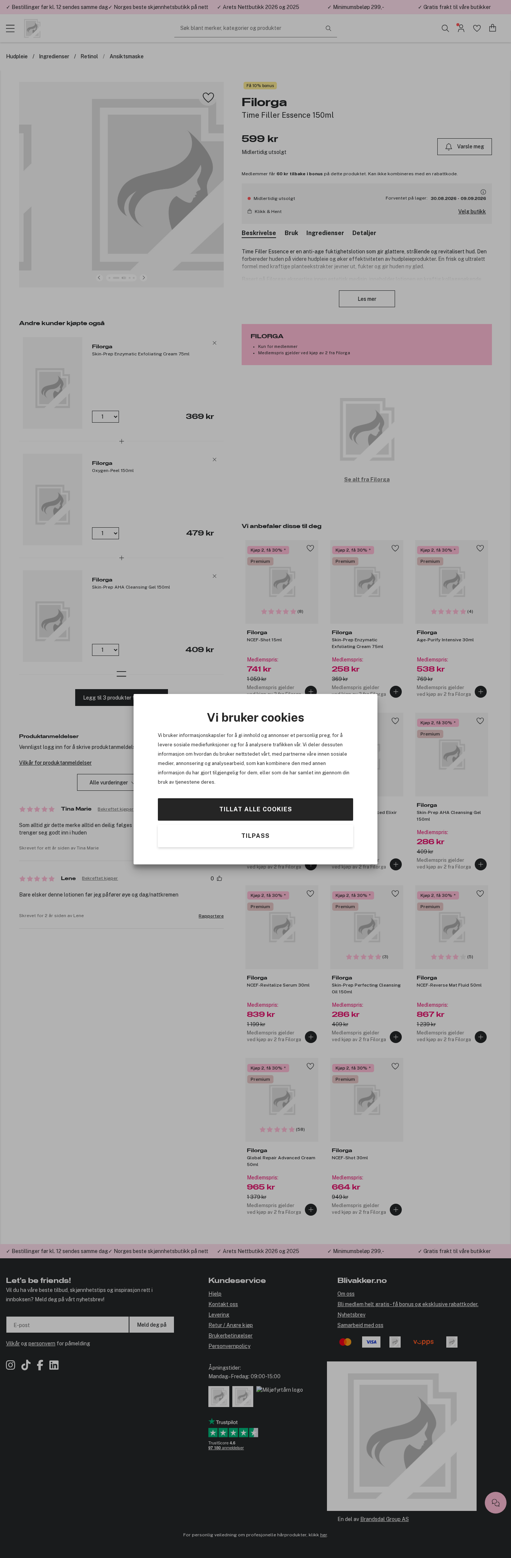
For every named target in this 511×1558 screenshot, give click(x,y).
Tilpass (255, 835)
